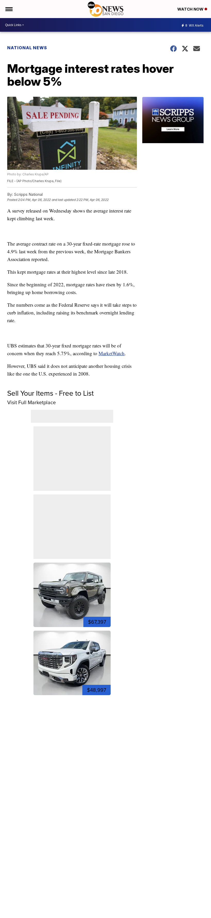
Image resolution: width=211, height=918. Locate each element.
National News (27, 47)
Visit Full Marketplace (31, 402)
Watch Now (191, 9)
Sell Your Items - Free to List (50, 393)
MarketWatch (112, 353)
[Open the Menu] (8, 9)
